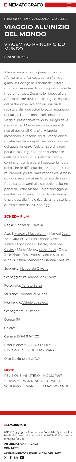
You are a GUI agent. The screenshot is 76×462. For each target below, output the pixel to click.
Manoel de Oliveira (29, 225)
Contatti (11, 448)
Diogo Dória (24, 244)
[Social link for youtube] (22, 457)
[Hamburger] (69, 5)
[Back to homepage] (15, 424)
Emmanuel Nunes (33, 294)
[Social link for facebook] (10, 457)
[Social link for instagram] (16, 457)
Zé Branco (31, 311)
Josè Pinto (12, 255)
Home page (11, 18)
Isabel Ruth (47, 249)
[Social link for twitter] (5, 457)
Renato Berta (31, 285)
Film (25, 18)
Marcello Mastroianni (30, 233)
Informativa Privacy (21, 443)
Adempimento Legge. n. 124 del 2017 (32, 453)
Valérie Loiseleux (35, 302)
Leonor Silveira (49, 239)
